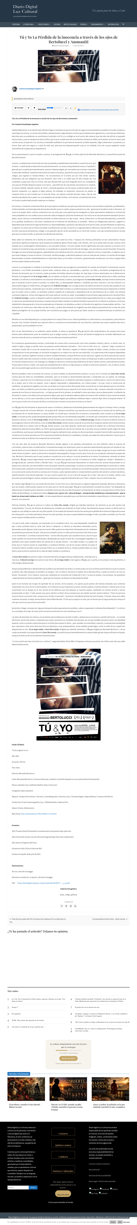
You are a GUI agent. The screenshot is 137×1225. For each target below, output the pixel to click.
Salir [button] (120, 1222)
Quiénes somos (63, 1145)
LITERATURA (28, 24)
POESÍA (83, 24)
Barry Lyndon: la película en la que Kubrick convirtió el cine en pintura (109, 1105)
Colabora (63, 1156)
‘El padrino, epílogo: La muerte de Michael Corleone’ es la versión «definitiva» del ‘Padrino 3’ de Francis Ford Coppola (101, 1015)
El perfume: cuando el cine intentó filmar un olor (24, 1105)
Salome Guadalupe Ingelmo (30, 89)
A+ (66, 108)
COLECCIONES (43, 24)
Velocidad (42, 109)
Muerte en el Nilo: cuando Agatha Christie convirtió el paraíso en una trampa (67, 1107)
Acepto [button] (113, 1222)
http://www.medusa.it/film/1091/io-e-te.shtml (39, 814)
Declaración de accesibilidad (100, 1175)
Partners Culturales (63, 1171)
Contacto (63, 1133)
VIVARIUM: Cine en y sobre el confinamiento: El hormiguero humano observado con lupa (98, 1029)
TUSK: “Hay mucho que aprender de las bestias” (28, 1020)
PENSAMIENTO (97, 24)
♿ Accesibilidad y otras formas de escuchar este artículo (98, 110)
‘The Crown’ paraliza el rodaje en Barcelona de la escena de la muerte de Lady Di (102, 1022)
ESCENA (57, 24)
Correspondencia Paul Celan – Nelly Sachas (108, 919)
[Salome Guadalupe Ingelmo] (14, 91)
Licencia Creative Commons (99, 1164)
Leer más (126, 1222)
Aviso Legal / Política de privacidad (102, 1181)
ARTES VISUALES (70, 24)
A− (71, 108)
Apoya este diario (68, 1058)
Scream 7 (15, 1007)
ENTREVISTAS (113, 24)
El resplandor (16, 1014)
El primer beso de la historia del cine (87, 1007)
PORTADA (16, 24)
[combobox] (22, 1187)
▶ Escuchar (19, 108)
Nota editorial (94, 1169)
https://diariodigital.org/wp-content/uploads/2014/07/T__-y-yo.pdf (43, 883)
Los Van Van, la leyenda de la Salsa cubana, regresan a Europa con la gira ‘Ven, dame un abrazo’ (38, 1000)
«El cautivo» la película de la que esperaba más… (28, 1027)
